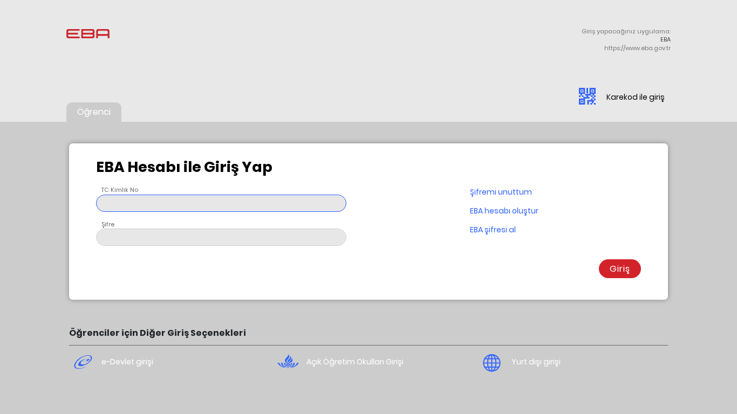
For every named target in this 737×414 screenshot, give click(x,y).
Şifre (107, 224)
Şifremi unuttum (501, 192)
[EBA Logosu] (96, 40)
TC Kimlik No (119, 189)
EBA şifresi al (493, 229)
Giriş (620, 269)
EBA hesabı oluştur (504, 210)
